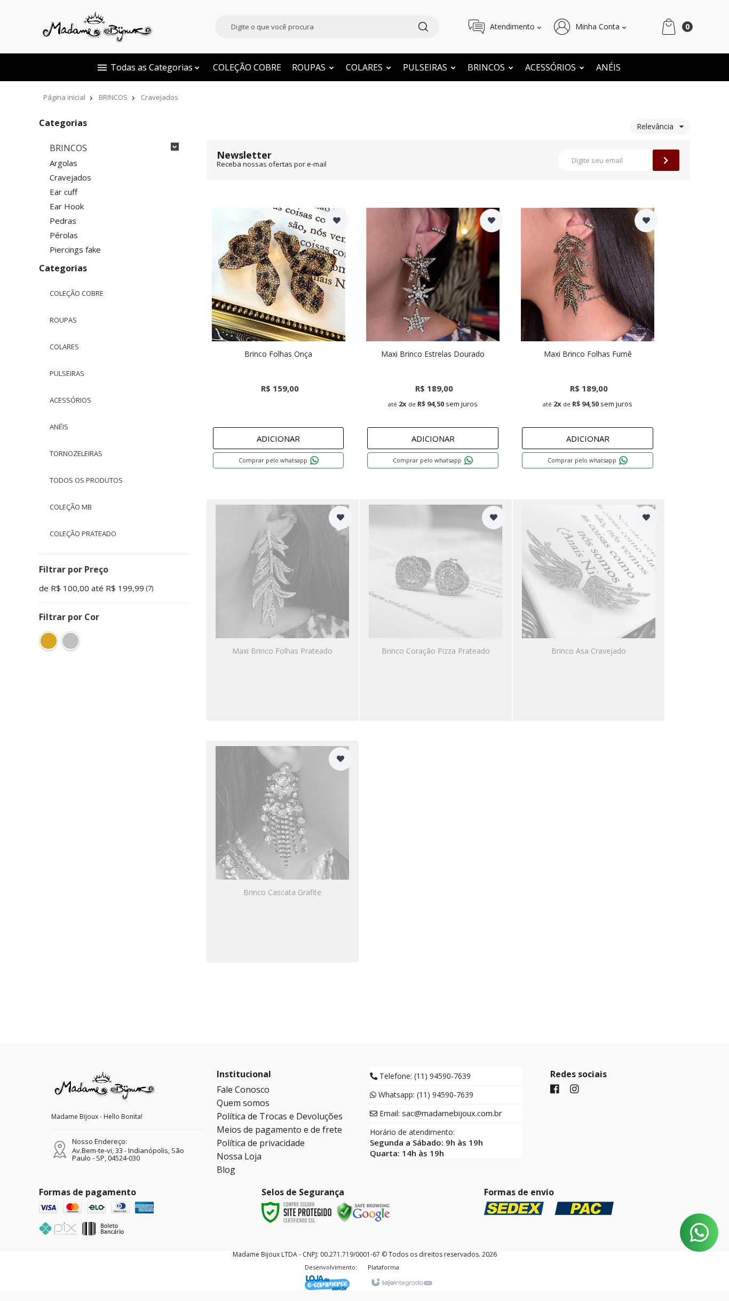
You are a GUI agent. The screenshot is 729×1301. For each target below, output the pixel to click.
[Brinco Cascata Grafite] (283, 851)
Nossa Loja (239, 1156)
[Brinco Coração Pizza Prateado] (436, 610)
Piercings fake (75, 249)
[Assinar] (666, 160)
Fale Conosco (243, 1089)
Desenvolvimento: (331, 1267)
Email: (439, 1113)
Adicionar (278, 438)
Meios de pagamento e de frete (279, 1129)
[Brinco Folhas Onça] (278, 341)
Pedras (63, 220)
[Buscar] (423, 26)
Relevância (655, 126)
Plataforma (383, 1267)
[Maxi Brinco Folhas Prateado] (283, 610)
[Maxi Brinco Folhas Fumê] (587, 341)
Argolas (63, 163)
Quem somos (243, 1103)
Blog (226, 1169)
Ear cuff (63, 192)
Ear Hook (67, 206)
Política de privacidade (261, 1143)
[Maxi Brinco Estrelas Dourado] (433, 341)
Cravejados (70, 177)
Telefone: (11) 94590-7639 (424, 1076)
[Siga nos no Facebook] (554, 1089)
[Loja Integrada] (401, 1282)
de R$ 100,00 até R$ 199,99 (96, 588)
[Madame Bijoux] (97, 26)
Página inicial (64, 97)
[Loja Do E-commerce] (331, 1282)
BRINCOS (113, 97)
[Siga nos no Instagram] (574, 1089)
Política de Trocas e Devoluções (280, 1116)
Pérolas (64, 235)
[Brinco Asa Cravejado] (589, 610)
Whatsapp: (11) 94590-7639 (424, 1095)
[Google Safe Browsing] (363, 1211)
